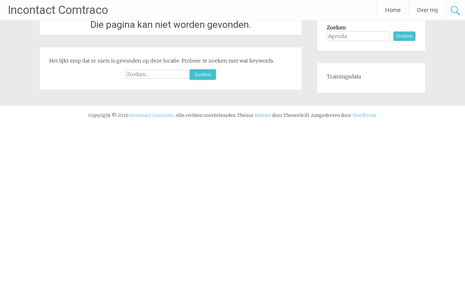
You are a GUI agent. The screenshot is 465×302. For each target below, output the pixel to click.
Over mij (427, 10)
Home (393, 10)
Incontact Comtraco (58, 10)
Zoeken (336, 27)
